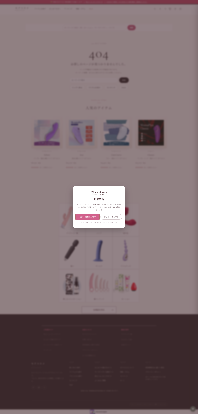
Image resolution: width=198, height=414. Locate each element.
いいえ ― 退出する (111, 217)
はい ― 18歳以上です (87, 217)
